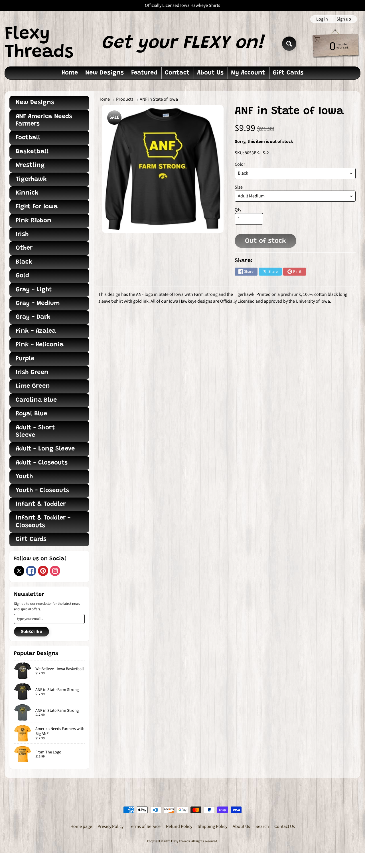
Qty (238, 210)
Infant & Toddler (41, 504)
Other (24, 248)
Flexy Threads (39, 43)
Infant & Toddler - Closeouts (43, 522)
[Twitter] (19, 571)
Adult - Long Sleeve (45, 449)
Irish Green (32, 372)
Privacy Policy (110, 826)
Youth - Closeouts (42, 491)
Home (70, 73)
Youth (24, 477)
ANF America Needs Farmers (44, 120)
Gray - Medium (38, 303)
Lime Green (33, 386)
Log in (322, 19)
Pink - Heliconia (40, 345)
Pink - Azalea (36, 331)
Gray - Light (34, 290)
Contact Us (284, 826)
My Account (248, 73)
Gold (22, 276)
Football (28, 138)
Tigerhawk (31, 179)
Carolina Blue (36, 400)
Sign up (343, 19)
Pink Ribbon (33, 221)
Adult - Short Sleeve (35, 431)
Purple (25, 359)
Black (24, 262)
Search (262, 826)
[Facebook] (31, 571)
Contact (177, 73)
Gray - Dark (33, 317)
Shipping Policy (212, 826)
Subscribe (31, 632)
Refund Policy (179, 826)
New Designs (104, 73)
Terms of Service (145, 826)
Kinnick (27, 193)
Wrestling (30, 165)
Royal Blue (31, 414)
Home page (81, 826)
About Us (210, 73)
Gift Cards (288, 73)
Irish (22, 234)
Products (124, 99)
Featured (144, 73)
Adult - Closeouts (42, 463)
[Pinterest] (43, 571)
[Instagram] (55, 571)
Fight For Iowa (37, 207)
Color (240, 164)
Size (239, 187)
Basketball (32, 152)
